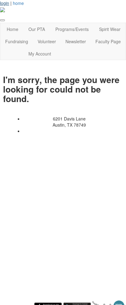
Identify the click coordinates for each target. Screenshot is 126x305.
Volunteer (47, 41)
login (4, 3)
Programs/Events (72, 29)
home (18, 3)
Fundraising (16, 41)
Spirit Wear (109, 29)
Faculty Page (108, 41)
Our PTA (36, 29)
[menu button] (2, 20)
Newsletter (75, 41)
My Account (39, 54)
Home (12, 29)
